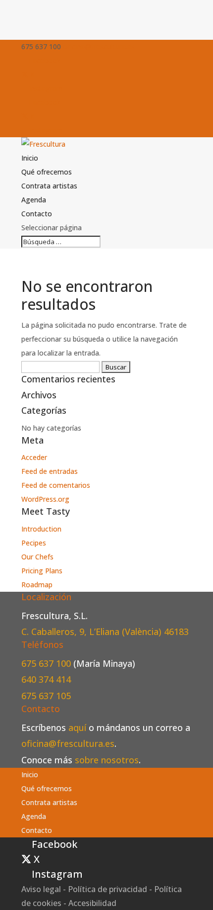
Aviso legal (41, 889)
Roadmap (37, 584)
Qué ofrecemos (46, 172)
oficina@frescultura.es (67, 743)
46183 (176, 631)
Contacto (36, 213)
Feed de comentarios (55, 485)
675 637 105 (46, 696)
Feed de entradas (49, 471)
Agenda (33, 199)
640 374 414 (46, 679)
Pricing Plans (41, 570)
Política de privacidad (107, 889)
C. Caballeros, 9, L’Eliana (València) (92, 631)
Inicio (29, 158)
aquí (77, 727)
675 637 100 (47, 663)
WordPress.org (45, 499)
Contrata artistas (49, 185)
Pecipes (33, 542)
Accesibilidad (92, 903)
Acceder (34, 457)
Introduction (41, 529)
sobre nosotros (107, 760)
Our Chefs (37, 556)
